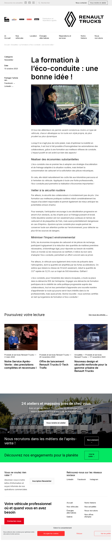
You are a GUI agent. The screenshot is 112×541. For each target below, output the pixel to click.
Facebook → (9, 83)
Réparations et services (65, 37)
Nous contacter (81, 3)
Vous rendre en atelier (98, 3)
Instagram (94, 479)
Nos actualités (90, 507)
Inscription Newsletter (42, 481)
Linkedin (70, 479)
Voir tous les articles (97, 315)
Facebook (81, 479)
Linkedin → (8, 86)
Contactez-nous (14, 521)
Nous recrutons (99, 37)
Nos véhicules (19, 37)
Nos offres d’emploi (88, 515)
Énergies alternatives (44, 37)
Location (33, 36)
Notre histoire (84, 37)
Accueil (7, 38)
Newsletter (8, 60)
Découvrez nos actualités (13, 3)
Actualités (14, 45)
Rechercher (45, 3)
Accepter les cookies (51, 533)
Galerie (69, 517)
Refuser (79, 533)
